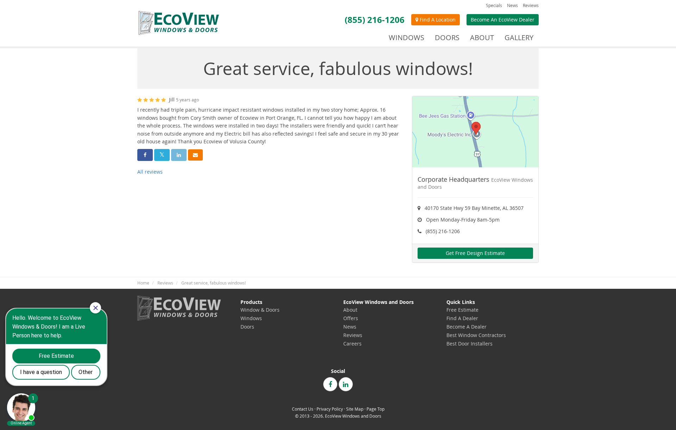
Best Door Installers (469, 343)
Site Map (354, 409)
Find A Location (437, 19)
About (350, 309)
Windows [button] (406, 37)
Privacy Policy (330, 409)
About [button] (482, 37)
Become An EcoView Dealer (502, 19)
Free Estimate (462, 309)
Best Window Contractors (476, 335)
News (512, 5)
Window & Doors (260, 309)
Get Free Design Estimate (475, 253)
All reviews (150, 171)
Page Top (375, 409)
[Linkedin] (346, 384)
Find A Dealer (462, 318)
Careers (352, 343)
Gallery (519, 37)
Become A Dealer (466, 326)
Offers (350, 318)
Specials (494, 5)
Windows (251, 318)
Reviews (531, 5)
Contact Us (302, 409)
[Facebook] (330, 384)
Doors (247, 326)
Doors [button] (447, 37)
